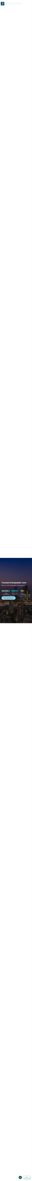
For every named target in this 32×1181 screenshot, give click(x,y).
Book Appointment (8, 598)
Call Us (27, 1177)
